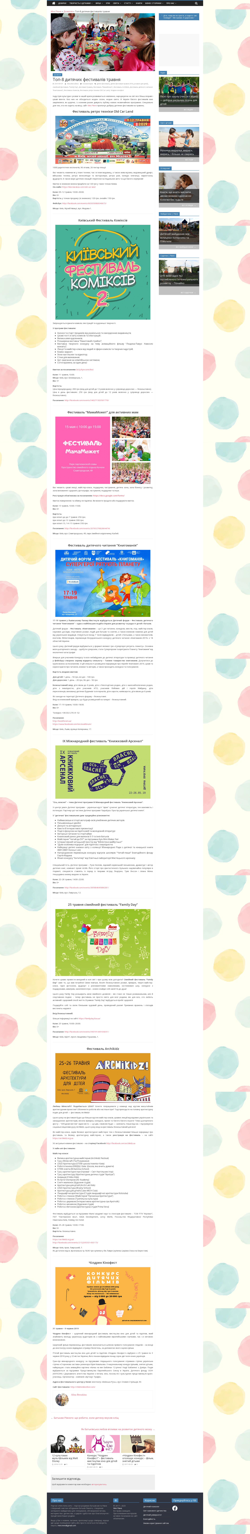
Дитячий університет (152, 1515)
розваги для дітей (141, 84)
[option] (179, 92)
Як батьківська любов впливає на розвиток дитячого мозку (118, 1429)
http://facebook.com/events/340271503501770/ (87, 400)
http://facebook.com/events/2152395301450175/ (75, 1242)
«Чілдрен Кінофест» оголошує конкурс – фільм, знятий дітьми (138, 1458)
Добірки (62, 3)
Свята (116, 3)
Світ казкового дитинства (154, 1510)
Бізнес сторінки (153, 3)
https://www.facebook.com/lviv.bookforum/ (72, 724)
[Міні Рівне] (54, 3)
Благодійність (149, 1519)
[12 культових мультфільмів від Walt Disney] (68, 1436)
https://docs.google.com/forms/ (108, 495)
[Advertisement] (179, 50)
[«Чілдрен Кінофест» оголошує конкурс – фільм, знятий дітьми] (138, 1436)
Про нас (170, 3)
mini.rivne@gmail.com (67, 1525)
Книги (139, 3)
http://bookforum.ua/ (62, 721)
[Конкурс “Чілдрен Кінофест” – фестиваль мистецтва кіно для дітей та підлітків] (103, 1436)
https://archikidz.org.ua (63, 1138)
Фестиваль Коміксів (71, 90)
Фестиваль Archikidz (121, 87)
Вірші (98, 3)
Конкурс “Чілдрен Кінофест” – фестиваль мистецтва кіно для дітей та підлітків (102, 1459)
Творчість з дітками (80, 3)
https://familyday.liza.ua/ (89, 1018)
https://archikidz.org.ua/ (63, 1239)
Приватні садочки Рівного (179, 286)
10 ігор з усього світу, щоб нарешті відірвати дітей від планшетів (176, 150)
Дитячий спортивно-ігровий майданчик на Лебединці (177, 239)
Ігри (108, 3)
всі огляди (189, 205)
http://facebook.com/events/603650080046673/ (84, 203)
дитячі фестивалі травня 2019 (122, 84)
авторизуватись (99, 1484)
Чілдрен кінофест (117, 90)
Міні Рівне (92, 105)
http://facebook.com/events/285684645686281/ (87, 887)
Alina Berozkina (73, 84)
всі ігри (190, 159)
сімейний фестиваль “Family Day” (65, 87)
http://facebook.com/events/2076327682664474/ (87, 528)
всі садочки (188, 292)
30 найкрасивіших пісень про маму (177, 102)
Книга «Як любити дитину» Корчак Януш (176, 197)
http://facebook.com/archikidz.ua (120, 1143)
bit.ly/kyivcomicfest (84, 369)
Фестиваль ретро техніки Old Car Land (95, 90)
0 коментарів (87, 84)
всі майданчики (186, 246)
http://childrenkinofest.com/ (83, 1387)
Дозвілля (57, 75)
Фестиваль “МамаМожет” (103, 87)
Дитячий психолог (151, 1506)
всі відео (190, 109)
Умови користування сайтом (156, 1523)
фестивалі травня (85, 87)
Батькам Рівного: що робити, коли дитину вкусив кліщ (85, 1417)
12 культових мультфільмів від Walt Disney (65, 1458)
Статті (127, 3)
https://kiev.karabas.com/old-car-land (78, 187)
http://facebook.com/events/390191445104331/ (87, 1031)
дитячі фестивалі (103, 84)
